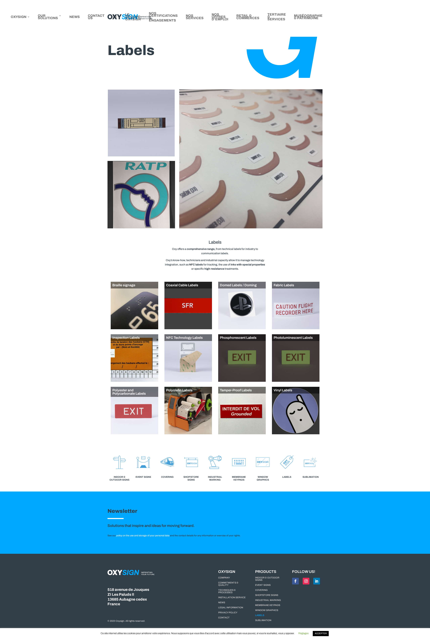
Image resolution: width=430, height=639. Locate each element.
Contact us (96, 17)
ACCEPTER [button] (321, 633)
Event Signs (263, 585)
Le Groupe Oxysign (133, 17)
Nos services (195, 17)
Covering (261, 590)
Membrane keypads (267, 605)
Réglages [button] (303, 633)
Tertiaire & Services (276, 17)
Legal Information (230, 607)
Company (224, 578)
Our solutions (48, 17)
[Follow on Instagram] (306, 581)
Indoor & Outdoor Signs (267, 579)
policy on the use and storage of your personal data (142, 535)
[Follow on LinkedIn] (316, 581)
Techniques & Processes (227, 591)
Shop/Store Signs (266, 595)
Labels (259, 615)
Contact (224, 618)
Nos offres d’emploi (220, 17)
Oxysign (18, 17)
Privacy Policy (227, 612)
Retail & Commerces (247, 17)
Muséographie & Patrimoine (308, 17)
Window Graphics (266, 610)
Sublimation (263, 620)
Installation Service (232, 597)
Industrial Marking (268, 600)
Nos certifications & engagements (163, 17)
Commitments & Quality (228, 584)
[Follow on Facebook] (295, 581)
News (74, 17)
